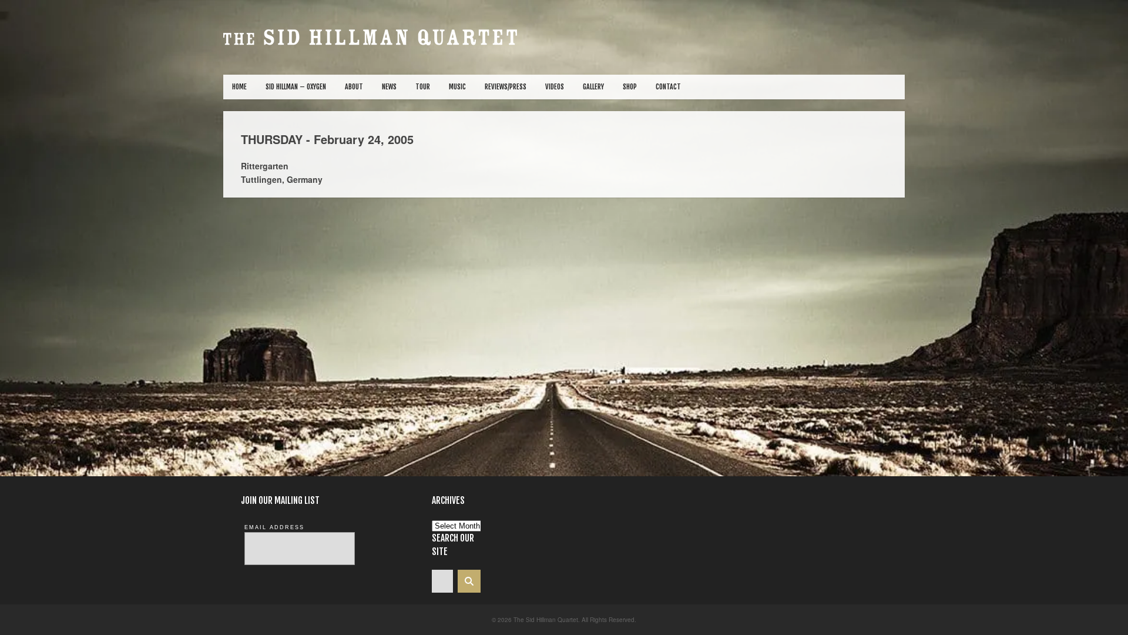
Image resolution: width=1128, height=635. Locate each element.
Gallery (593, 86)
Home (239, 86)
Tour (422, 86)
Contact (668, 86)
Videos (554, 86)
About (354, 86)
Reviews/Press (505, 86)
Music (457, 86)
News (389, 86)
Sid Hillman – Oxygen (296, 86)
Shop (630, 86)
